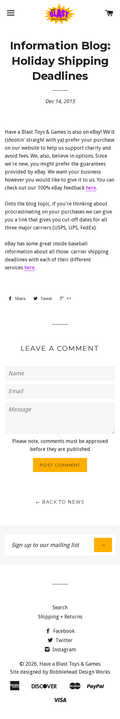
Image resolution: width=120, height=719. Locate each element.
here (91, 188)
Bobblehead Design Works (80, 672)
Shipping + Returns (60, 617)
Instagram (63, 650)
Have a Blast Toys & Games (69, 664)
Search (60, 607)
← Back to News (60, 502)
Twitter (63, 640)
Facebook (63, 631)
